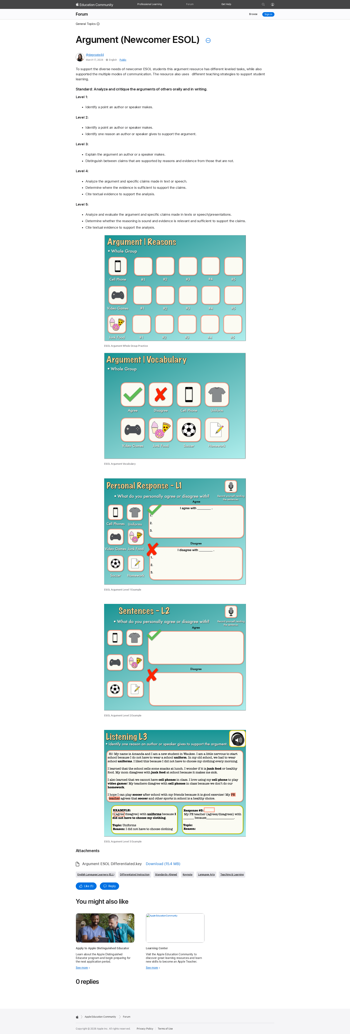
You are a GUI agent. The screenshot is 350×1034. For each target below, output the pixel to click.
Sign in (268, 14)
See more (82, 967)
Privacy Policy (145, 1028)
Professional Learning (149, 4)
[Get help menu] (233, 4)
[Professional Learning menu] (164, 4)
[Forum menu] (195, 4)
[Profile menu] (275, 5)
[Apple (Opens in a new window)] (77, 1017)
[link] (175, 291)
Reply (112, 886)
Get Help (226, 4)
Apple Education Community (100, 1016)
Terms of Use (165, 1028)
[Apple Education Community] (94, 4)
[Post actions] (207, 40)
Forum (189, 4)
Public (123, 59)
